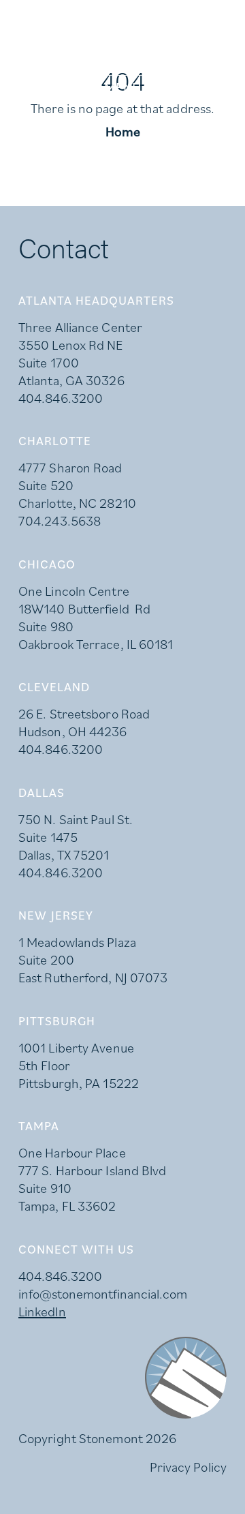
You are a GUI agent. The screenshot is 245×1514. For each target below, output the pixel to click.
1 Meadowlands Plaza (77, 942)
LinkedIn (42, 1311)
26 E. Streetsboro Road (84, 714)
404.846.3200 (60, 398)
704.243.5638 (59, 521)
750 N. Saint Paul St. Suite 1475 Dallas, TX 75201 (75, 837)
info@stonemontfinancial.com (102, 1294)
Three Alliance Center (80, 327)
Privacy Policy (188, 1467)
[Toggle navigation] (122, 87)
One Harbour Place (72, 1153)
